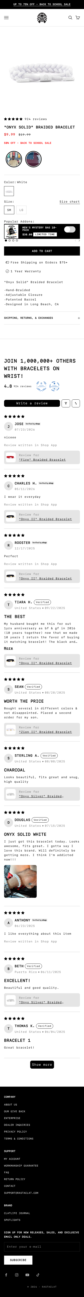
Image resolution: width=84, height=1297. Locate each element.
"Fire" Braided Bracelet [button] (42, 459)
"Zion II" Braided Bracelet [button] (45, 732)
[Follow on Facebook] (6, 1275)
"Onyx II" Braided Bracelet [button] (45, 519)
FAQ (6, 1172)
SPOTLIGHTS (12, 1220)
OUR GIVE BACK (14, 1111)
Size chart (70, 201)
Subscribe (18, 1260)
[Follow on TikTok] (38, 1275)
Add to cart (42, 251)
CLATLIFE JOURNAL (17, 1213)
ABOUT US (10, 1105)
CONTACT (9, 1186)
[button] (14, 119)
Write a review (32, 403)
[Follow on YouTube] (27, 1275)
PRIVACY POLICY (15, 1132)
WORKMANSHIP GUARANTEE (21, 1166)
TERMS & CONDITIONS (18, 1139)
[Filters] (66, 403)
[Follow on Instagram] (17, 1275)
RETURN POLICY (14, 1179)
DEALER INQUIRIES (17, 1125)
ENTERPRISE (12, 1118)
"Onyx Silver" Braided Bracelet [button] (40, 796)
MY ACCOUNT (12, 1159)
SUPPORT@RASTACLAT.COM (21, 1193)
